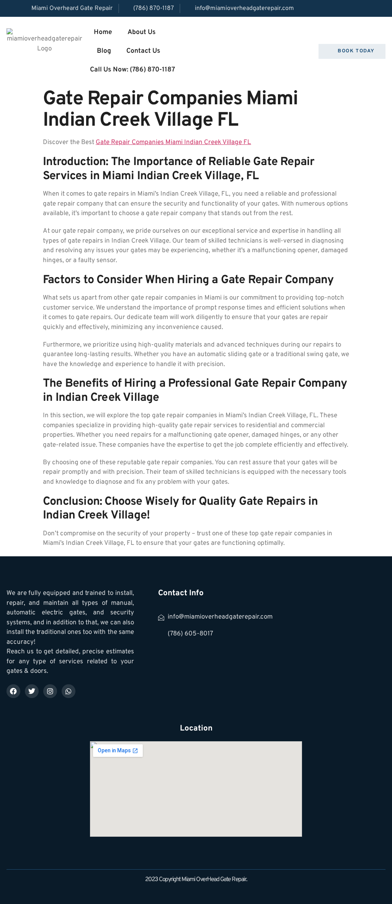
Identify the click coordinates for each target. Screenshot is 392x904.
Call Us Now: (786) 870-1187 (132, 69)
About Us (141, 32)
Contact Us (143, 51)
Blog (104, 51)
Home (103, 32)
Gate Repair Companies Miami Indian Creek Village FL (173, 142)
